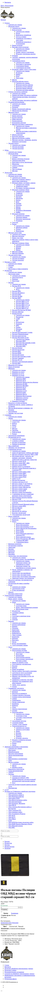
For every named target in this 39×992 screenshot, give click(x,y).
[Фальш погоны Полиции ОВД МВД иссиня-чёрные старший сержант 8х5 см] (4, 885)
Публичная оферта (11, 979)
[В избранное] (1, 911)
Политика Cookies (10, 970)
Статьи (7, 965)
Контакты (8, 2)
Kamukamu (14, 913)
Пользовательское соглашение (14, 972)
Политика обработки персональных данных (19, 968)
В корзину (4, 909)
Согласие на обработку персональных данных (19, 974)
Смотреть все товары (15, 24)
